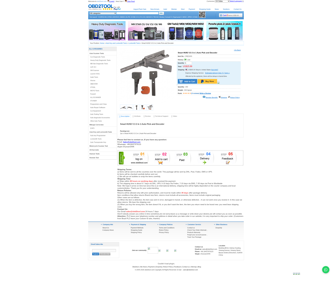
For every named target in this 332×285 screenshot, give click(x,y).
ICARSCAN (102, 17)
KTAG (110, 17)
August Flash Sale (139, 9)
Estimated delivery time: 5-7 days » (217, 73)
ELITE (128, 17)
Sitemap (194, 267)
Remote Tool (94, 158)
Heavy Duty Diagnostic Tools (100, 60)
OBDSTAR (94, 84)
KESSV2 (116, 17)
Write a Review (205, 93)
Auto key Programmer (98, 135)
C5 (141, 17)
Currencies (211, 1)
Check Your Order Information (197, 230)
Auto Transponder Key (98, 142)
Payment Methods (137, 228)
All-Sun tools (94, 150)
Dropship (219, 228)
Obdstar (174, 9)
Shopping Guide (205, 9)
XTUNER (93, 101)
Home (127, 9)
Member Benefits (212, 97)
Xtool (183, 9)
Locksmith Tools (134, 43)
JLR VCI (93, 67)
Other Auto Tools (96, 121)
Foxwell (93, 94)
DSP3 (92, 128)
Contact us (191, 228)
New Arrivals (154, 9)
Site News (143, 267)
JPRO (190, 17)
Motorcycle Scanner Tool (98, 146)
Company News (108, 230)
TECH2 (155, 17)
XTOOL (92, 87)
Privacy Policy (164, 232)
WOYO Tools (94, 91)
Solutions (226, 9)
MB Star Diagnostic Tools (99, 64)
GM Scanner (94, 70)
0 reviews (195, 93)
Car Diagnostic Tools (97, 57)
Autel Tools (94, 77)
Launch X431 (95, 74)
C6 (144, 17)
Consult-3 (168, 17)
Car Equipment (95, 111)
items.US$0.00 (231, 15)
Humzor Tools (94, 154)
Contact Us (237, 9)
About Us (105, 228)
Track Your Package (194, 237)
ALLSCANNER (95, 97)
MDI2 (184, 17)
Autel (165, 9)
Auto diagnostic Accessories (100, 118)
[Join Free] (131, 1)
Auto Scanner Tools (96, 53)
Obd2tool (135, 267)
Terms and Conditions (166, 228)
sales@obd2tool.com (190, 270)
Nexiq (162, 17)
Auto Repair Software (97, 107)
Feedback (177, 267)
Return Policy (235, 97)
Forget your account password (197, 235)
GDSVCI (149, 17)
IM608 (122, 17)
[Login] (111, 1)
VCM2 (195, 17)
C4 (137, 17)
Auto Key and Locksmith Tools (116, 43)
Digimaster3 (177, 17)
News (217, 9)
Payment (192, 9)
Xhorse (92, 80)
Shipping (224, 97)
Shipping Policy (136, 232)
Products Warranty (193, 232)
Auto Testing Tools (96, 114)
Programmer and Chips (98, 104)
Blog (199, 267)
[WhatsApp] (325, 269)
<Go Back (237, 50)
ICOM (133, 17)
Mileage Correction (96, 125)
